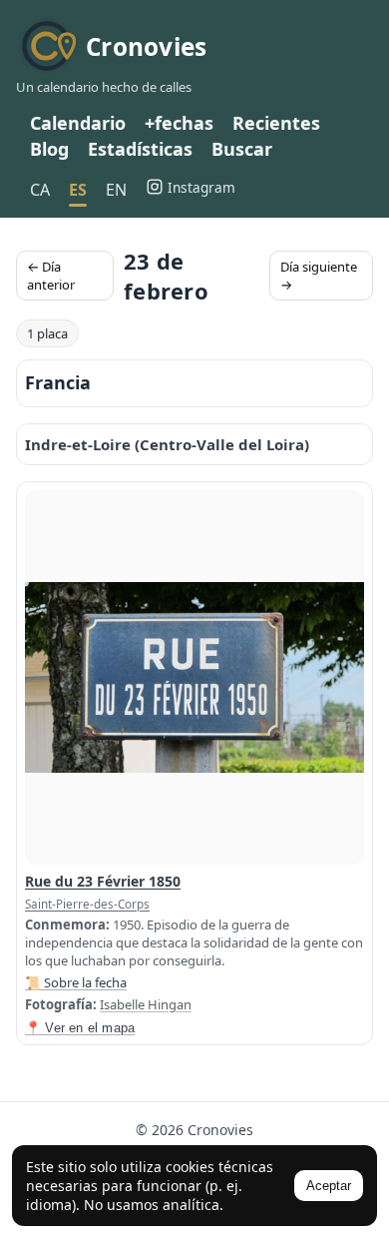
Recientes (276, 123)
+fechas (179, 123)
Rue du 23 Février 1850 (103, 881)
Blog (49, 149)
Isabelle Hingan (146, 1004)
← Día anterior (51, 276)
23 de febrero (166, 276)
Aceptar (328, 1185)
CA (40, 190)
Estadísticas (140, 149)
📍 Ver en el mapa (80, 1027)
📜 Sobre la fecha (76, 982)
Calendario (78, 123)
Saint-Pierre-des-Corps (87, 904)
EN (116, 190)
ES (78, 190)
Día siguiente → (318, 276)
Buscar (241, 149)
